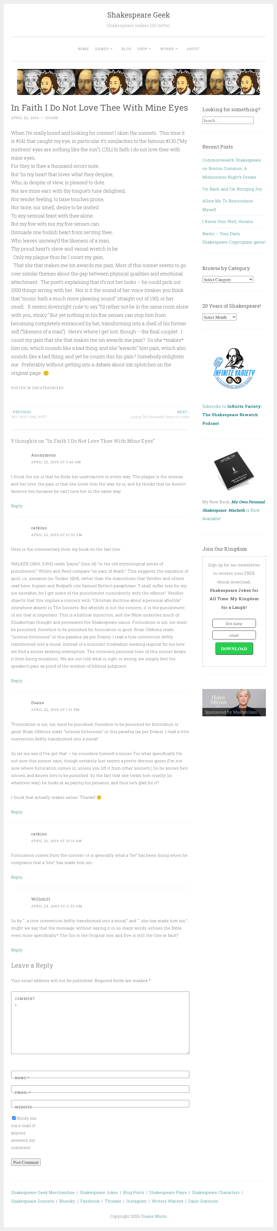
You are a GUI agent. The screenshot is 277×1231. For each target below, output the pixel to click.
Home (83, 49)
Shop (142, 49)
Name (22, 1078)
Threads (113, 1201)
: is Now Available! (233, 510)
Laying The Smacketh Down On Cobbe (159, 414)
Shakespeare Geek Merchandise (43, 1192)
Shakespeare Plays (168, 1192)
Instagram (136, 1201)
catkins (39, 527)
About (193, 49)
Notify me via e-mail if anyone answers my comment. (24, 1132)
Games (102, 49)
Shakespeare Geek (138, 14)
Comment (25, 1002)
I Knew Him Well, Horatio (227, 221)
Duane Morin (154, 1216)
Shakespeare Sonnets (32, 1201)
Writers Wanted (167, 1201)
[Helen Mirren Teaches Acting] (234, 702)
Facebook (90, 1201)
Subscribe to (232, 415)
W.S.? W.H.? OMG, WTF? (28, 414)
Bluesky (67, 1201)
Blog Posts (133, 1192)
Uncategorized (48, 388)
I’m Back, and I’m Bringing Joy (232, 189)
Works (167, 49)
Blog (126, 49)
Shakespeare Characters (216, 1192)
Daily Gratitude (203, 1201)
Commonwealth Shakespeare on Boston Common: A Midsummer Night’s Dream (231, 168)
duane (51, 118)
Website (23, 1107)
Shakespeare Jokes (99, 1192)
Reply (16, 505)
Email (23, 1092)
